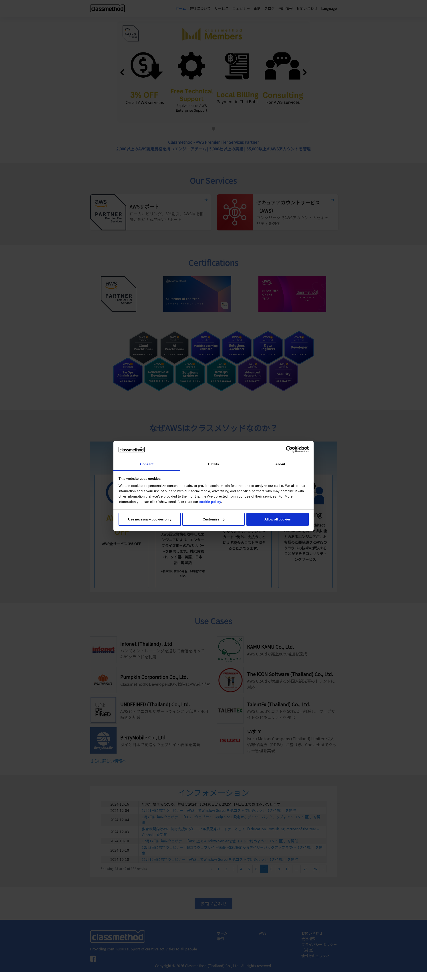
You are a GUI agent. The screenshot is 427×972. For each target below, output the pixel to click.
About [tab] (280, 464)
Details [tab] (213, 464)
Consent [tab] (146, 464)
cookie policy (210, 502)
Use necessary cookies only (149, 519)
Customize (211, 519)
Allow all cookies (277, 519)
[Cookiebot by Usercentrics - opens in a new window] (289, 449)
